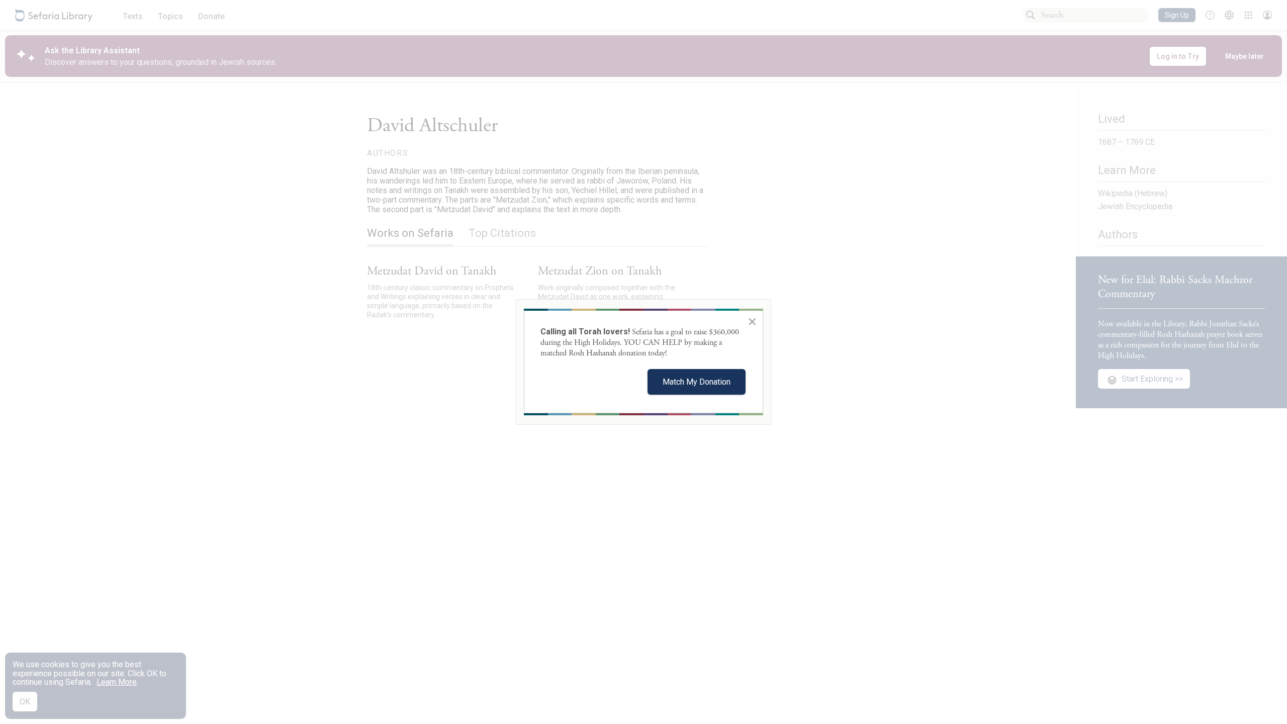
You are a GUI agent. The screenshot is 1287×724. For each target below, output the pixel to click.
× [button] (752, 321)
